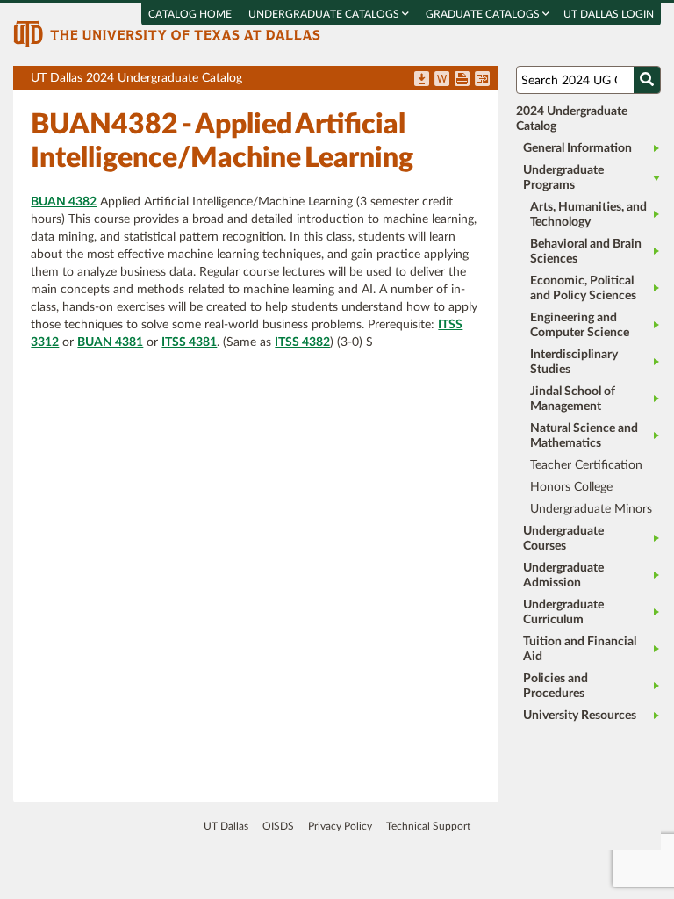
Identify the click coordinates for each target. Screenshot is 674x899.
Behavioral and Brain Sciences (586, 251)
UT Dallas (226, 826)
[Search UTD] (647, 80)
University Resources (579, 715)
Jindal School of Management (572, 399)
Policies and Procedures (555, 686)
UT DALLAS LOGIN (608, 14)
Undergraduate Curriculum (563, 612)
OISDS (278, 826)
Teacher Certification (586, 465)
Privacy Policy (340, 826)
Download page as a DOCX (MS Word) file (441, 80)
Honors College (571, 487)
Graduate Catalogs (484, 14)
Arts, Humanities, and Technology (588, 214)
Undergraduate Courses (563, 538)
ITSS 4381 (189, 342)
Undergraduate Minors (591, 509)
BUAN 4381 (110, 342)
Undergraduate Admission (563, 575)
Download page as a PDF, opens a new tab (421, 80)
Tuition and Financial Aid (579, 649)
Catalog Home (190, 14)
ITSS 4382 (302, 342)
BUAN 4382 (64, 202)
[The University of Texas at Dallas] (166, 33)
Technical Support (428, 826)
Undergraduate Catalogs (325, 14)
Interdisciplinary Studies (574, 362)
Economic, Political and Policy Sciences (583, 288)
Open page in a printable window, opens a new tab (462, 80)
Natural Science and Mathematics (584, 436)
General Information (577, 148)
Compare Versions (482, 80)
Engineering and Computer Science (579, 325)
